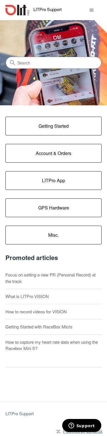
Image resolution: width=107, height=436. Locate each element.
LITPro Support (19, 413)
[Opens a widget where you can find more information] (81, 426)
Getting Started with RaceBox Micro (38, 327)
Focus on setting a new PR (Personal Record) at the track (50, 278)
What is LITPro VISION (27, 296)
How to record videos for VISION (36, 312)
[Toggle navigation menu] (91, 10)
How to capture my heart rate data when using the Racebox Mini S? (51, 345)
